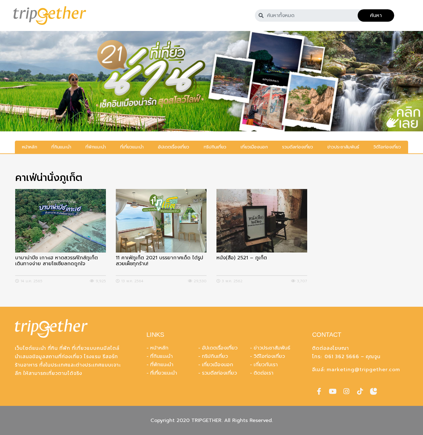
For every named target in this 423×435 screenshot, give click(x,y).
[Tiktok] (360, 391)
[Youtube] (332, 391)
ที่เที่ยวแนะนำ (163, 373)
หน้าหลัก (159, 348)
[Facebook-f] (319, 391)
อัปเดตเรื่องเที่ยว (220, 348)
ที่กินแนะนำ (161, 356)
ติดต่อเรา (263, 373)
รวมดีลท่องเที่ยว (219, 373)
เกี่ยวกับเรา (266, 364)
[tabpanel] (211, 81)
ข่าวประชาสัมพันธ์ (272, 348)
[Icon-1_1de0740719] (373, 391)
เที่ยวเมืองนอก (217, 364)
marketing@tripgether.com (363, 369)
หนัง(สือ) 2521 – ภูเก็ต (241, 258)
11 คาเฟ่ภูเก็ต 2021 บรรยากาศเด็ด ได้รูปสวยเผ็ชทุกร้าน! (159, 261)
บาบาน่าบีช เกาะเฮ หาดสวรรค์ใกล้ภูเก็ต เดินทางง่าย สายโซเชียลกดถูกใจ (56, 261)
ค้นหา (376, 15)
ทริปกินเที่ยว (215, 356)
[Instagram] (346, 391)
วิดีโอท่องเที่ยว (269, 356)
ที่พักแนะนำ (161, 364)
